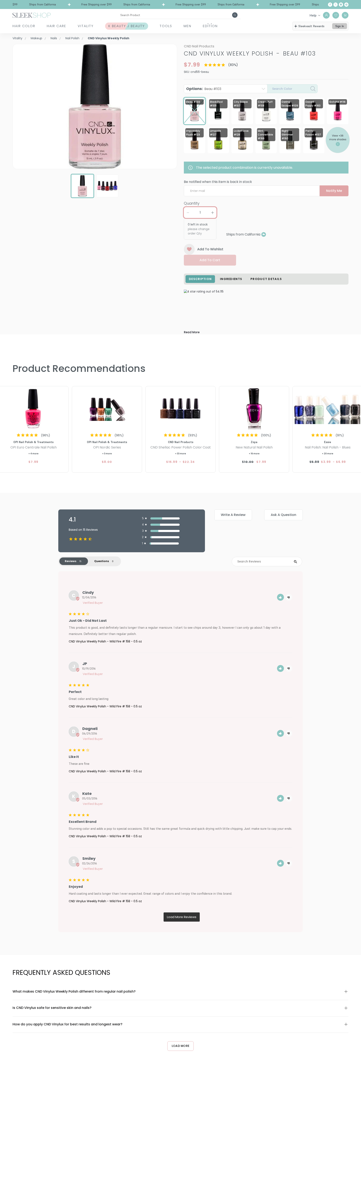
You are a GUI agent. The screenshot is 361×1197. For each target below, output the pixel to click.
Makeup (36, 38)
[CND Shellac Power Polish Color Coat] (180, 408)
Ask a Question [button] (283, 514)
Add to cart (210, 260)
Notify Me (334, 190)
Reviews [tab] (70, 561)
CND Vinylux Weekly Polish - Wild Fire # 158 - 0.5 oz (105, 641)
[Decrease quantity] (188, 212)
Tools (166, 26)
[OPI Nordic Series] (107, 408)
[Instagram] (341, 5)
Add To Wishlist (210, 249)
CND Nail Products (199, 46)
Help (313, 15)
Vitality (86, 26)
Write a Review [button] (233, 514)
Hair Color (24, 26)
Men (187, 26)
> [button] (182, 917)
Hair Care (56, 26)
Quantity (192, 203)
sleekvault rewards (311, 26)
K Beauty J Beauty (126, 26)
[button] (280, 597)
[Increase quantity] (212, 212)
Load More (180, 1046)
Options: (203, 88)
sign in (339, 26)
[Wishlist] (335, 15)
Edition (210, 26)
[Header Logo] (32, 15)
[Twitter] (335, 5)
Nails (54, 38)
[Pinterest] (346, 5)
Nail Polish (72, 38)
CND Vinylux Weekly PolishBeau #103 (250, 53)
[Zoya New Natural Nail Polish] (254, 408)
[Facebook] (330, 5)
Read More (192, 332)
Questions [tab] (101, 561)
